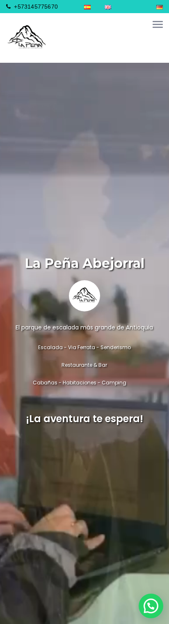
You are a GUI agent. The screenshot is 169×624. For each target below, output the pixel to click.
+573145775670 (35, 6)
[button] (151, 606)
